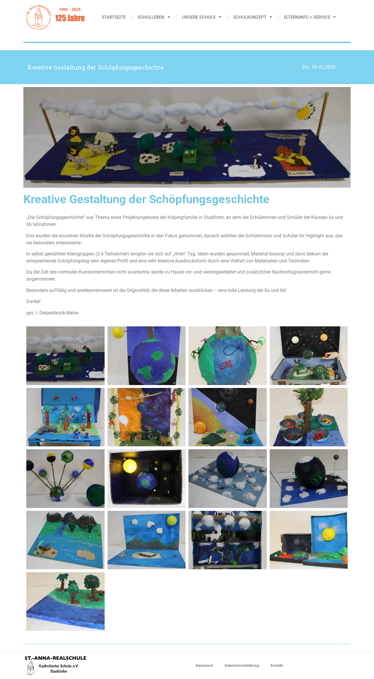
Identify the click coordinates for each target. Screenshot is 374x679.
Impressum (204, 666)
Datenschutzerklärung (242, 666)
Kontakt (277, 666)
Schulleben (151, 17)
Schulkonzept (249, 17)
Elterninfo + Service (307, 17)
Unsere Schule (199, 17)
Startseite (114, 17)
